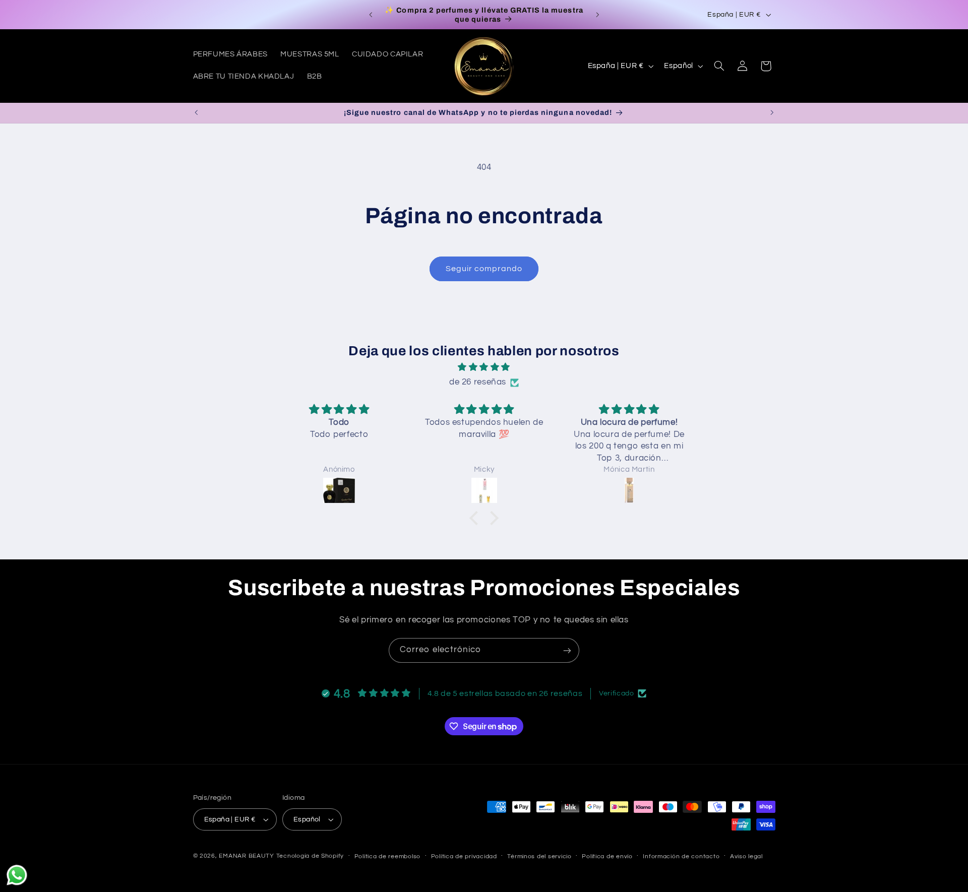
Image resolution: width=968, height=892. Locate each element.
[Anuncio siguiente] (597, 15)
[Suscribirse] (567, 650)
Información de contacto (681, 856)
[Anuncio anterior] (370, 15)
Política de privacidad (464, 856)
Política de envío (607, 856)
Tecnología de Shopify (310, 856)
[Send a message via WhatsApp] (17, 875)
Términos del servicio (539, 856)
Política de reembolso (387, 856)
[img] (484, 367)
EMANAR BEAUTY (246, 856)
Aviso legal (746, 856)
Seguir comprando (484, 269)
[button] (719, 66)
